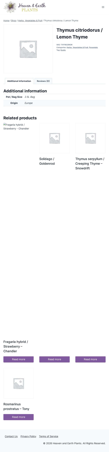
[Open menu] (103, 7)
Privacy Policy (28, 436)
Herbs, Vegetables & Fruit (77, 47)
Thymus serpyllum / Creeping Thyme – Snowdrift (89, 163)
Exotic (63, 50)
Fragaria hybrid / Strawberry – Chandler (15, 346)
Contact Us (11, 436)
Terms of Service (48, 436)
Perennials (93, 47)
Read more (18, 359)
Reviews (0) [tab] (43, 81)
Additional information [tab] (19, 81)
